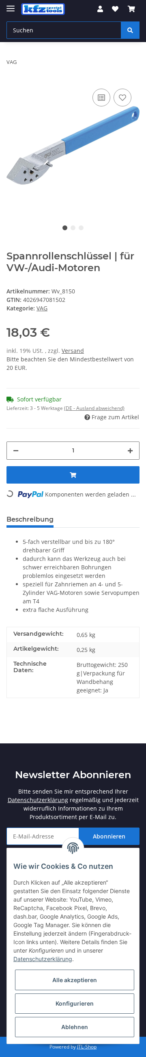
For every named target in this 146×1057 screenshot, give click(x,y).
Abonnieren (109, 836)
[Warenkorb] (131, 9)
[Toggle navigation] (10, 5)
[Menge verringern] (16, 450)
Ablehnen (74, 1026)
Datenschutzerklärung (38, 800)
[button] (100, 9)
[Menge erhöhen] (130, 450)
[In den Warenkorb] (73, 475)
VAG (41, 308)
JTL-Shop (87, 1046)
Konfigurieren (75, 1003)
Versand (73, 350)
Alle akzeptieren (74, 979)
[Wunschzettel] (115, 9)
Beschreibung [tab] (30, 519)
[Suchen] (130, 30)
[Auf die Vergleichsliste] (101, 97)
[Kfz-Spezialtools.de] (43, 9)
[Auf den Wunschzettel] (122, 97)
